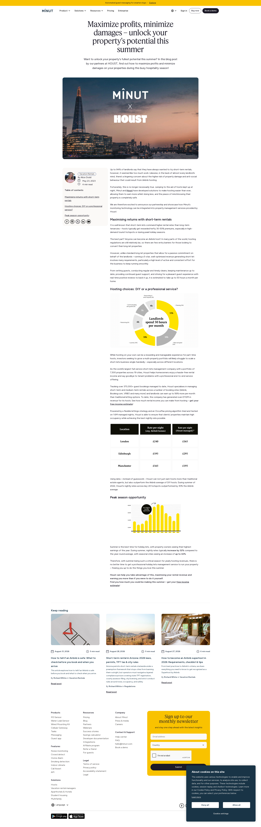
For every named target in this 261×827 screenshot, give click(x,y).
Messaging (56, 735)
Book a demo (211, 11)
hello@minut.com (123, 744)
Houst (130, 190)
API (53, 772)
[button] (64, 11)
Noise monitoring (59, 751)
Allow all (237, 805)
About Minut (121, 717)
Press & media (122, 720)
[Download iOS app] (76, 816)
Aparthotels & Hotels (61, 791)
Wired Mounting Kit (60, 724)
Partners (87, 724)
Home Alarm (57, 758)
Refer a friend (89, 749)
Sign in (184, 11)
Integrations (89, 742)
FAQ (117, 740)
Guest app (56, 738)
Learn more (196, 797)
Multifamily (56, 798)
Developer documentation (96, 738)
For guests (88, 752)
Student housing (59, 795)
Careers (119, 724)
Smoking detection (60, 761)
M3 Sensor (56, 717)
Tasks (53, 731)
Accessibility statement (94, 771)
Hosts (54, 784)
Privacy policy (89, 767)
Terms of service (91, 764)
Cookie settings (221, 813)
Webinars (87, 728)
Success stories (91, 731)
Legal (86, 760)
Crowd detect (58, 754)
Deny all (205, 805)
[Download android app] (59, 816)
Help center (121, 737)
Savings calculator (92, 735)
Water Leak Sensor (60, 720)
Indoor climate (58, 765)
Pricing (110, 11)
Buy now (195, 11)
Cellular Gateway (59, 728)
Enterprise (123, 11)
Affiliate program (91, 745)
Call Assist (56, 768)
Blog (85, 720)
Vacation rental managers (63, 788)
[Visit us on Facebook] (181, 805)
